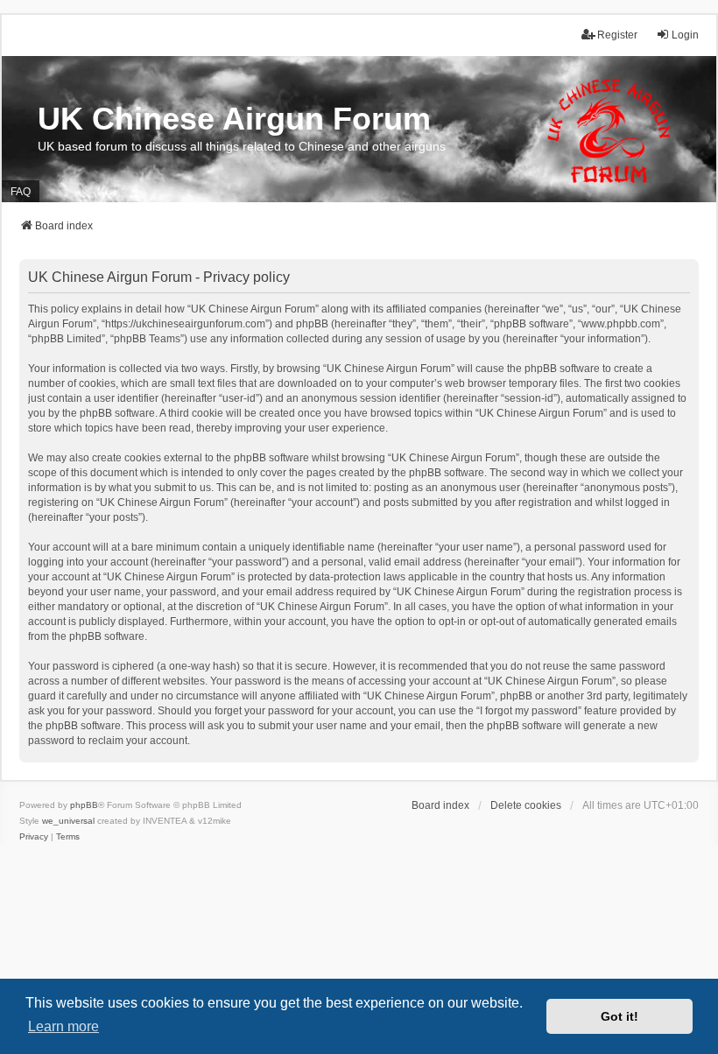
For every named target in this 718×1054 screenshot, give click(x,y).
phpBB (84, 805)
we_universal (68, 821)
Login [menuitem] (685, 35)
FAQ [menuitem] (21, 192)
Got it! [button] (619, 1016)
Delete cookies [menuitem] (525, 805)
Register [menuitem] (617, 35)
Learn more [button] (63, 1026)
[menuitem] (33, 837)
